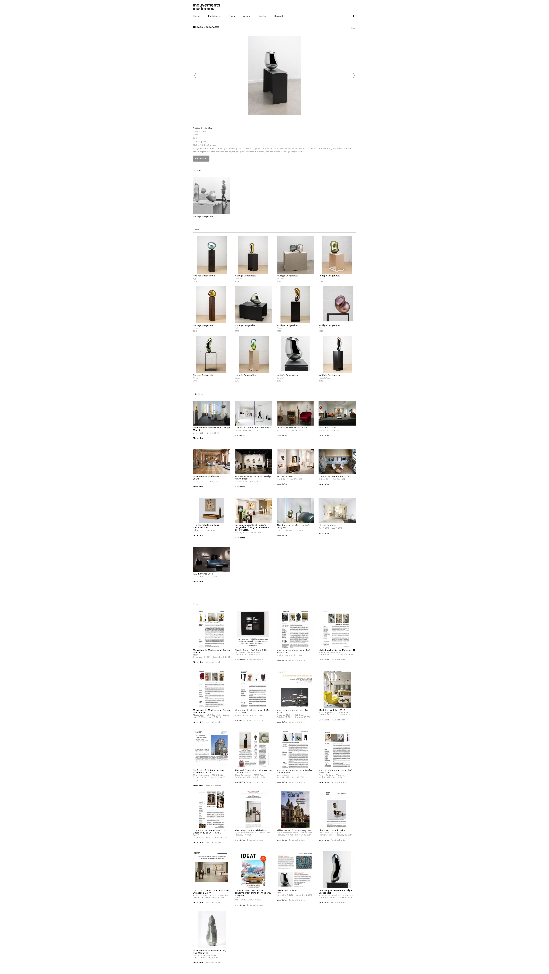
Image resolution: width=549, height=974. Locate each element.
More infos (198, 438)
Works (262, 16)
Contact (278, 16)
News (232, 16)
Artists (246, 16)
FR (354, 15)
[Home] (208, 7)
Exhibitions (214, 16)
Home (196, 16)
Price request (201, 158)
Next (353, 75)
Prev (195, 75)
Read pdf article (213, 662)
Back (353, 28)
